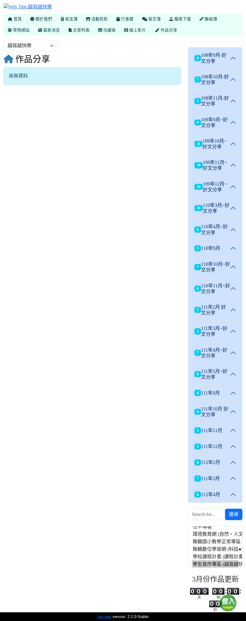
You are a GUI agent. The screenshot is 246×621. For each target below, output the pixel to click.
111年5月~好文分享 (212, 374)
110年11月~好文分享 (213, 288)
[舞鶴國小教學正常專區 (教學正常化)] (215, 541)
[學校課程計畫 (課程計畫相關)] (215, 556)
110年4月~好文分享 (212, 229)
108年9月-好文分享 (211, 58)
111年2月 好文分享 (211, 309)
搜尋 (233, 514)
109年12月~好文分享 (212, 186)
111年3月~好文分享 (212, 331)
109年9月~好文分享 (212, 122)
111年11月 (209, 430)
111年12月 (209, 446)
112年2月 (208, 462)
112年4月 (208, 494)
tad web (104, 616)
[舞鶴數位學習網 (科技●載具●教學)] (215, 549)
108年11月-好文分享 (213, 100)
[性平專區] (215, 526)
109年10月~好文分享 (212, 143)
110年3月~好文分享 (213, 208)
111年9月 (208, 392)
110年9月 (208, 248)
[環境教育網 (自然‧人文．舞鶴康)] (215, 534)
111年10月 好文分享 (212, 411)
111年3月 (208, 478)
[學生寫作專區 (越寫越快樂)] (215, 564)
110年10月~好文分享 (213, 267)
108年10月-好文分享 (213, 79)
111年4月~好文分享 (212, 352)
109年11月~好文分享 (212, 165)
